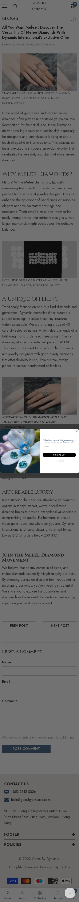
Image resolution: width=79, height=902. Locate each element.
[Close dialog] (77, 431)
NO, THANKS (59, 461)
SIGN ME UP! (59, 455)
